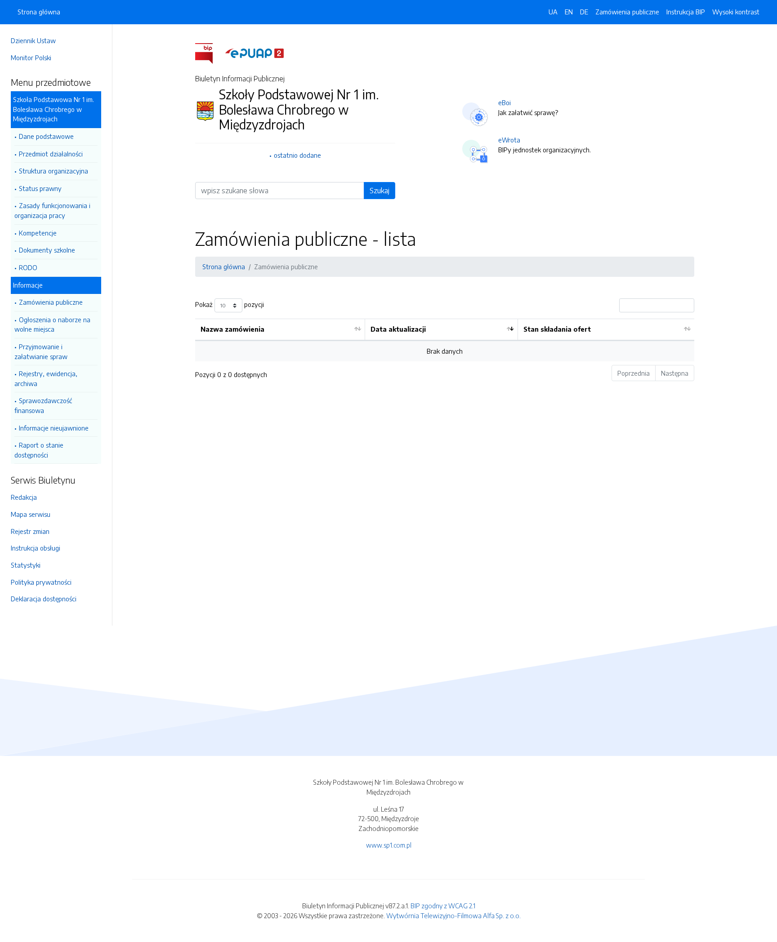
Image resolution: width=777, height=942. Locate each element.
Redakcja (24, 497)
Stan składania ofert (557, 329)
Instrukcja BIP (685, 12)
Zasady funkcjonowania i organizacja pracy (52, 210)
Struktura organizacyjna (53, 171)
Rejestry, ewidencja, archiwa (45, 378)
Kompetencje (38, 233)
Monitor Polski (31, 57)
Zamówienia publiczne (51, 302)
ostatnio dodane (297, 155)
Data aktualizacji (398, 329)
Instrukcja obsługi (35, 548)
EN (569, 12)
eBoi (504, 102)
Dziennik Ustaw (33, 40)
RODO (28, 267)
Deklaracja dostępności (43, 599)
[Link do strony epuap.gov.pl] (254, 53)
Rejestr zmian (30, 531)
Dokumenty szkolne (47, 250)
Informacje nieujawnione (54, 428)
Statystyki (25, 565)
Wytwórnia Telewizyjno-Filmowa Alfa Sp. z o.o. (453, 915)
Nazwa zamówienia (232, 329)
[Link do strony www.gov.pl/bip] (209, 53)
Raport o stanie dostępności (38, 450)
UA (553, 12)
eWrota (509, 140)
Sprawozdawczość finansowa (43, 405)
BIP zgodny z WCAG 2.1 (443, 906)
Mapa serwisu (30, 514)
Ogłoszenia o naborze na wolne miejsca (52, 324)
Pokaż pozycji (229, 305)
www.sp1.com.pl (388, 845)
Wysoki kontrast (735, 12)
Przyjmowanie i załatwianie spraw (40, 351)
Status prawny (40, 188)
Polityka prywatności (41, 582)
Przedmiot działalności (51, 154)
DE (584, 12)
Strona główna (39, 12)
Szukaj (379, 190)
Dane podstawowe (46, 136)
